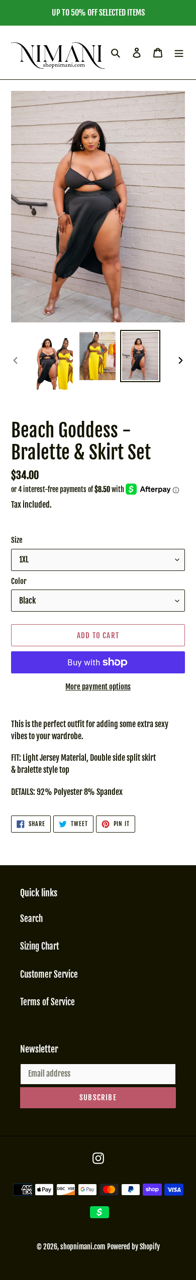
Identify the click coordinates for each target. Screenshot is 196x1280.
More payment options (98, 686)
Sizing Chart (39, 946)
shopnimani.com (82, 1246)
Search (31, 918)
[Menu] (178, 52)
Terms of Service (47, 1002)
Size (17, 540)
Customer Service (49, 974)
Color (19, 581)
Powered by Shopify (133, 1246)
